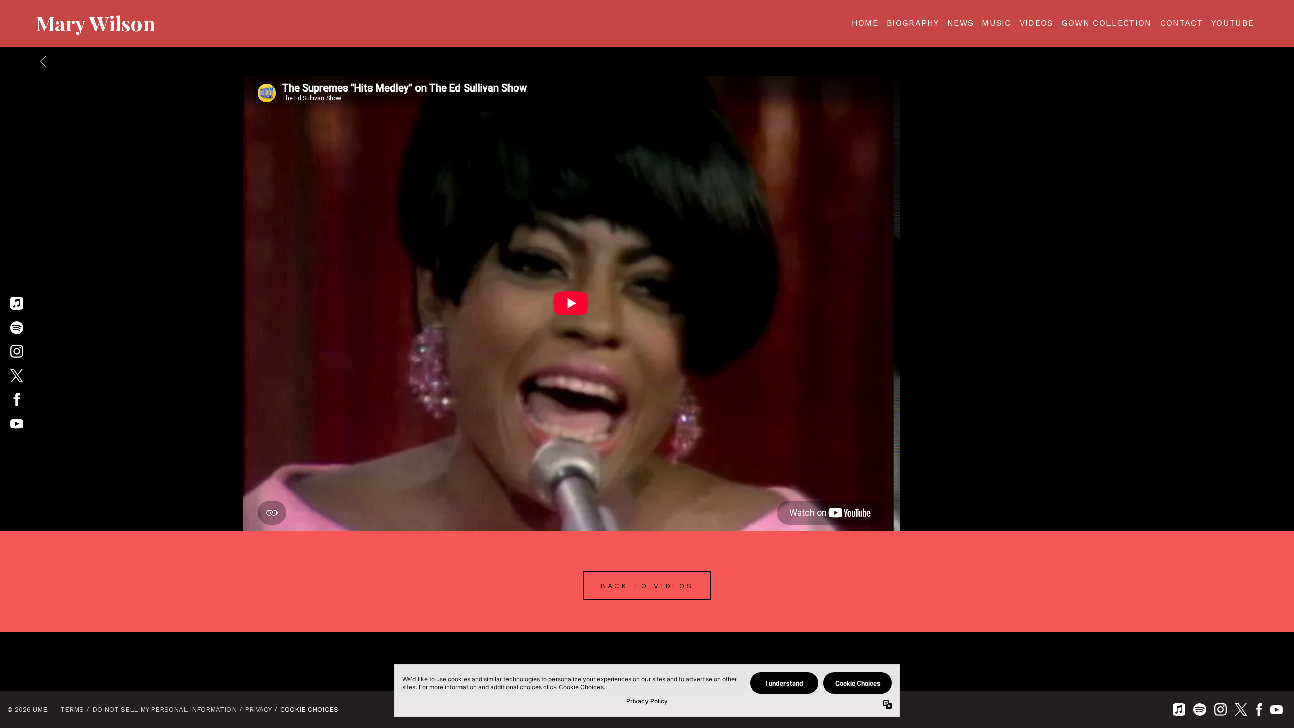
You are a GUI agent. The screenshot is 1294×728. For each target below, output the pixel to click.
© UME (27, 709)
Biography (913, 23)
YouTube (1232, 23)
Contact (1181, 23)
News (960, 23)
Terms (72, 709)
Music (996, 23)
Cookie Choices (309, 709)
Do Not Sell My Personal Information (164, 709)
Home (865, 23)
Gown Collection (1106, 23)
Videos (1036, 23)
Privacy (258, 709)
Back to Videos (647, 586)
